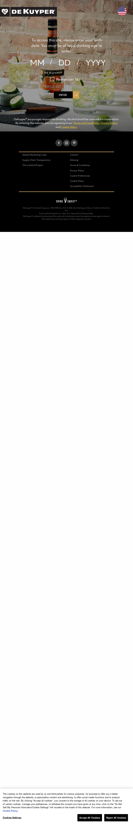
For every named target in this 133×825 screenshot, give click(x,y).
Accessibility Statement (82, 186)
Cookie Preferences (80, 175)
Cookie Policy (69, 127)
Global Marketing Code (34, 154)
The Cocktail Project (32, 165)
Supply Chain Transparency (36, 160)
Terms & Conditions (80, 165)
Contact (74, 154)
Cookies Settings (12, 817)
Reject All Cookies (116, 817)
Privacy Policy (108, 123)
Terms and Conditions (86, 123)
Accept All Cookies (89, 817)
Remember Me (68, 79)
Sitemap (74, 160)
